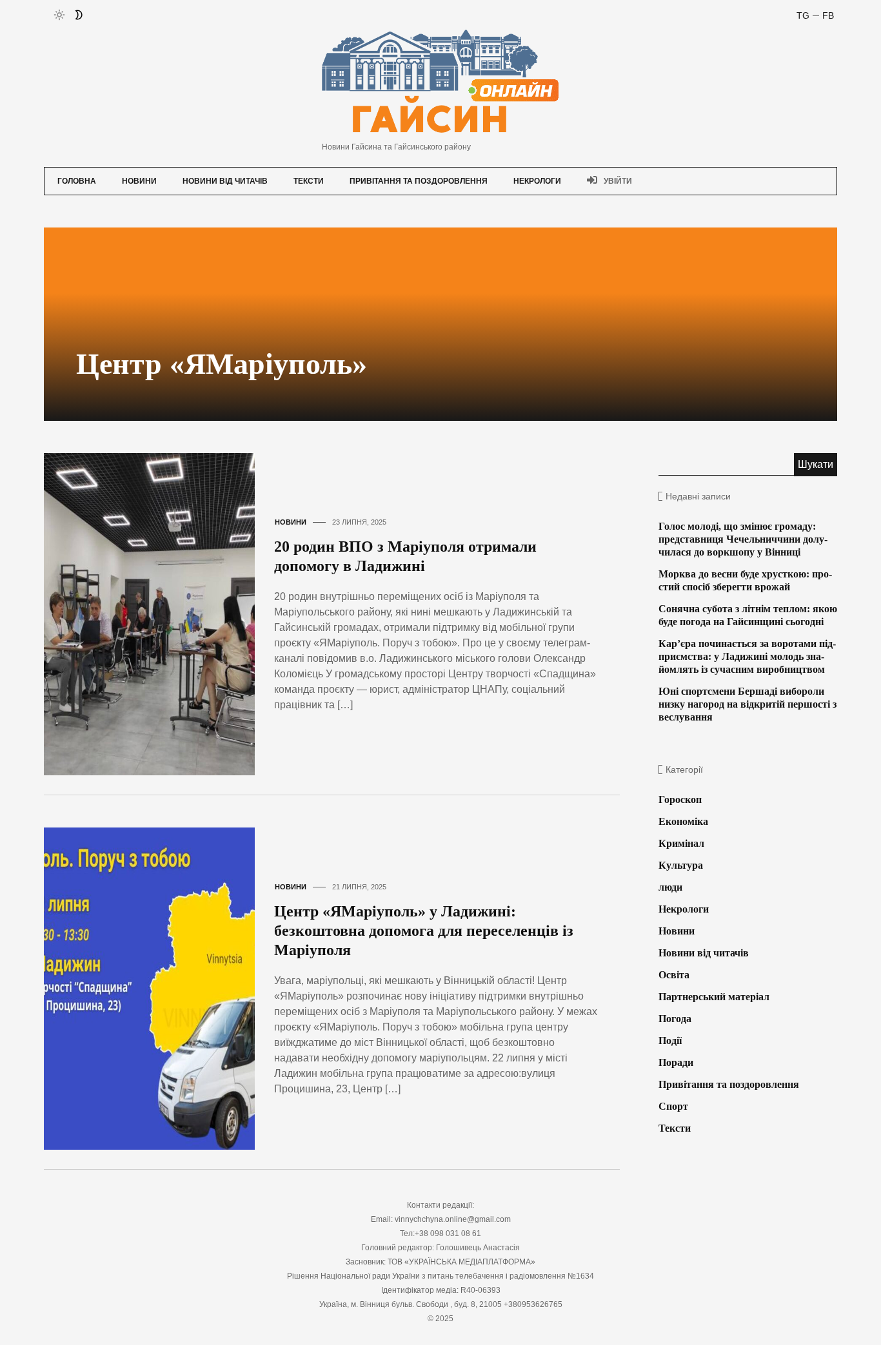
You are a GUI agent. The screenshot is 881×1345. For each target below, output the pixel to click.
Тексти (308, 181)
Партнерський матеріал (713, 996)
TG (803, 15)
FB (828, 15)
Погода (674, 1018)
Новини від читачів (225, 181)
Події (670, 1040)
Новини (139, 181)
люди (670, 887)
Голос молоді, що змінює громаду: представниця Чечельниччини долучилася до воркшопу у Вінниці (742, 539)
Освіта (673, 974)
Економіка (683, 821)
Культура (680, 865)
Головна (76, 181)
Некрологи (537, 181)
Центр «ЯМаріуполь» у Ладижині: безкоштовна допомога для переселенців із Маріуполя (423, 930)
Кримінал (681, 843)
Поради (675, 1062)
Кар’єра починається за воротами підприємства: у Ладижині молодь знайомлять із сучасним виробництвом (747, 656)
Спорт (673, 1106)
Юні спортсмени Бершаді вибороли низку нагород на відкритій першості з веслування (747, 704)
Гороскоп (680, 799)
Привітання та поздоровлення (419, 181)
